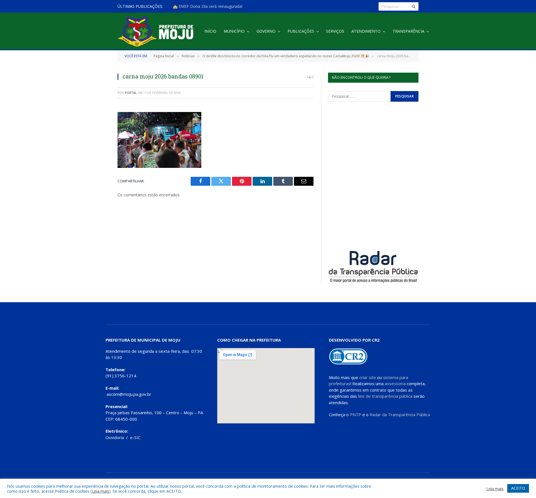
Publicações (301, 31)
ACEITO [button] (518, 488)
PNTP (355, 414)
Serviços (335, 31)
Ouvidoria (115, 437)
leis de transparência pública (385, 396)
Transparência (408, 31)
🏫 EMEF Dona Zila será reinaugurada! (207, 6)
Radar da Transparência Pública (400, 414)
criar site (367, 377)
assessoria (395, 383)
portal (131, 92)
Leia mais (100, 491)
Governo (266, 31)
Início (210, 31)
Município (234, 31)
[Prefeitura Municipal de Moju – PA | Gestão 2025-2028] (157, 31)
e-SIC (135, 437)
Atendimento (366, 31)
